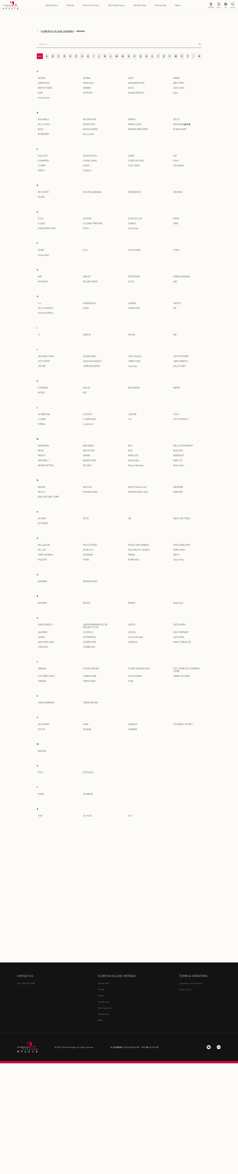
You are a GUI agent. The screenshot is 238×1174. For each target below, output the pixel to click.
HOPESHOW (134, 308)
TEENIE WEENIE (91, 668)
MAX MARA (88, 445)
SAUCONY (42, 632)
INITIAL (131, 334)
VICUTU (41, 729)
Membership (140, 5)
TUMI (130, 681)
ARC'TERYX (178, 83)
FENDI (41, 250)
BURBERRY (43, 134)
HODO (86, 308)
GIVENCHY (43, 281)
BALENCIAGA (89, 119)
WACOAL (42, 751)
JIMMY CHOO (134, 361)
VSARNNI (132, 729)
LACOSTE (87, 414)
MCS (130, 445)
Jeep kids (132, 366)
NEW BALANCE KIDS (138, 491)
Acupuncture (44, 97)
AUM (40, 92)
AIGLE (131, 78)
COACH (86, 165)
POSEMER (88, 554)
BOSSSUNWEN (90, 129)
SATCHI (131, 624)
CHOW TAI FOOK (136, 160)
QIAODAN (42, 581)
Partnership (160, 5)
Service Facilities (91, 5)
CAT (175, 155)
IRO (174, 334)
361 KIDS (87, 815)
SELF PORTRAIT (181, 632)
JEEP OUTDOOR (181, 356)
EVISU (86, 228)
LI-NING (42, 419)
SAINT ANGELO (45, 624)
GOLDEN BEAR (90, 281)
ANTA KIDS (88, 83)
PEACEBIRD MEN (181, 545)
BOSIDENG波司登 (182, 124)
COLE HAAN (134, 165)
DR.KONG (177, 192)
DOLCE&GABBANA (92, 192)
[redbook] (219, 1047)
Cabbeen (87, 170)
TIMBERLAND (89, 676)
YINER (41, 794)
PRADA (131, 554)
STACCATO (43, 646)
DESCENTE (43, 192)
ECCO (40, 218)
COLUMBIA (178, 165)
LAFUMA (132, 414)
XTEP (40, 772)
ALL (40, 56)
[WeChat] (208, 1047)
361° (130, 815)
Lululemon (88, 424)
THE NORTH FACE (46, 676)
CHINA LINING (90, 160)
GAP (40, 276)
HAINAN (132, 303)
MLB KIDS (178, 450)
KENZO (41, 392)
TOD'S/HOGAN (135, 676)
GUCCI (131, 281)
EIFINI (176, 218)
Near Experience (116, 5)
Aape (175, 92)
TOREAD (42, 681)
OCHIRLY (42, 518)
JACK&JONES (89, 356)
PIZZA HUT (88, 549)
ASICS (131, 87)
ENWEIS (132, 223)
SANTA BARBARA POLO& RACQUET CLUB (95, 626)
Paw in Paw (178, 559)
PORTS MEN (179, 549)
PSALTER (42, 559)
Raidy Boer (178, 602)
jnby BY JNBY (179, 366)
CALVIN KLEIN (90, 155)
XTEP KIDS (88, 772)
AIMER (176, 78)
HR (174, 308)
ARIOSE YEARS (45, 87)
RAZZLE (87, 602)
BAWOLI (132, 119)
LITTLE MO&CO (180, 419)
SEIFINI (132, 632)
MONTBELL (43, 460)
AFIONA (86, 78)
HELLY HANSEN (45, 308)
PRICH (176, 554)
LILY (130, 419)
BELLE (176, 119)
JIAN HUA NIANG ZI (92, 361)
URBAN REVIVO (90, 702)
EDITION (87, 218)
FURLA (176, 250)
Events (101, 995)
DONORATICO (134, 192)
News (178, 5)
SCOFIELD (88, 632)
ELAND (41, 223)
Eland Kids (133, 228)
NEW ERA (178, 491)
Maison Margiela (136, 465)
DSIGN (41, 196)
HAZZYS (177, 303)
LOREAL (42, 424)
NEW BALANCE (90, 491)
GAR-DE (87, 276)
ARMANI (87, 87)
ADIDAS (42, 78)
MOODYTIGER (89, 460)
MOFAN (86, 455)
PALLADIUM (43, 545)
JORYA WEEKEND (91, 366)
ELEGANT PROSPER (92, 223)
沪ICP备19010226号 (150, 1047)
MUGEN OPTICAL (46, 465)
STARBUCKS (89, 646)
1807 (40, 815)
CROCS (41, 170)
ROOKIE (132, 602)
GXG (175, 281)
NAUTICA (87, 487)
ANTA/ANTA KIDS (136, 83)
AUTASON (88, 92)
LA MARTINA (44, 414)
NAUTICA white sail (137, 487)
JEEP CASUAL (135, 356)
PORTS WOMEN (45, 554)
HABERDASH (89, 303)
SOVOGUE (133, 642)
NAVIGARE (178, 487)
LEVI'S (176, 414)
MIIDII (41, 450)
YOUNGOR (88, 794)
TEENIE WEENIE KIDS (139, 668)
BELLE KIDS (44, 124)
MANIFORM (43, 445)
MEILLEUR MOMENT (183, 445)
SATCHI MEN (179, 624)
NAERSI (41, 487)
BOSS (40, 129)
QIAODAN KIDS (90, 581)
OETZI (86, 518)
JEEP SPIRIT (44, 361)
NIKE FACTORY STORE (48, 496)
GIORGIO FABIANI (181, 276)
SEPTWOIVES (89, 637)
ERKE (176, 223)
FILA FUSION (134, 250)
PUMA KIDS (133, 559)
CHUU (176, 160)
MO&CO (41, 455)
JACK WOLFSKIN (46, 356)
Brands (70, 5)
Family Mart (43, 255)
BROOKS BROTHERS (138, 129)
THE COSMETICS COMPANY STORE (186, 670)
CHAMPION (43, 160)
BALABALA (43, 119)
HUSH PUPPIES (45, 313)
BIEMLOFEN (89, 124)
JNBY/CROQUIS (180, 361)
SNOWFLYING (89, 642)
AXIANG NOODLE (136, 92)
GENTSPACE (134, 276)
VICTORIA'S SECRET (183, 724)
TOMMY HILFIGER (181, 676)
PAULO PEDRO (90, 545)
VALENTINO (43, 724)
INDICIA (87, 334)
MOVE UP (177, 460)
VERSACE (132, 724)
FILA (85, 250)
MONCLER (133, 455)
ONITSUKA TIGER (181, 518)
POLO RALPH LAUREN (138, 549)
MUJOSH (87, 465)
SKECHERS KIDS (46, 642)
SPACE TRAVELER (182, 642)
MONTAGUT (178, 455)
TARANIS (42, 668)
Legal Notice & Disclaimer (190, 983)
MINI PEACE (89, 450)
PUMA (86, 559)
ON (129, 518)
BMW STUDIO (134, 124)
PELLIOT (42, 549)
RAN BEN (42, 602)
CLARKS (42, 165)
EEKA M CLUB (135, 218)
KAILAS (86, 387)
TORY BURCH (89, 681)
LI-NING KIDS (89, 419)
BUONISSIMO (179, 129)
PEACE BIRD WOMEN (138, 545)
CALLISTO (42, 155)
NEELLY (41, 491)
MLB (130, 450)
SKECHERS (178, 637)
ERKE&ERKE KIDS (47, 228)
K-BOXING (43, 387)
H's (39, 303)
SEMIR (41, 637)
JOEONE (42, 366)
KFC (85, 392)
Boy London (88, 134)
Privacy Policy (185, 989)
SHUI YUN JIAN (135, 637)
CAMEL (131, 155)
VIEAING (87, 729)
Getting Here (51, 5)
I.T (39, 334)
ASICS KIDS (179, 87)
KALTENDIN (134, 387)
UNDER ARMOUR (46, 702)
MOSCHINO (133, 460)
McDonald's (178, 465)
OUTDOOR (43, 523)
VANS (85, 724)
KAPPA (176, 387)
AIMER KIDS (44, 83)
